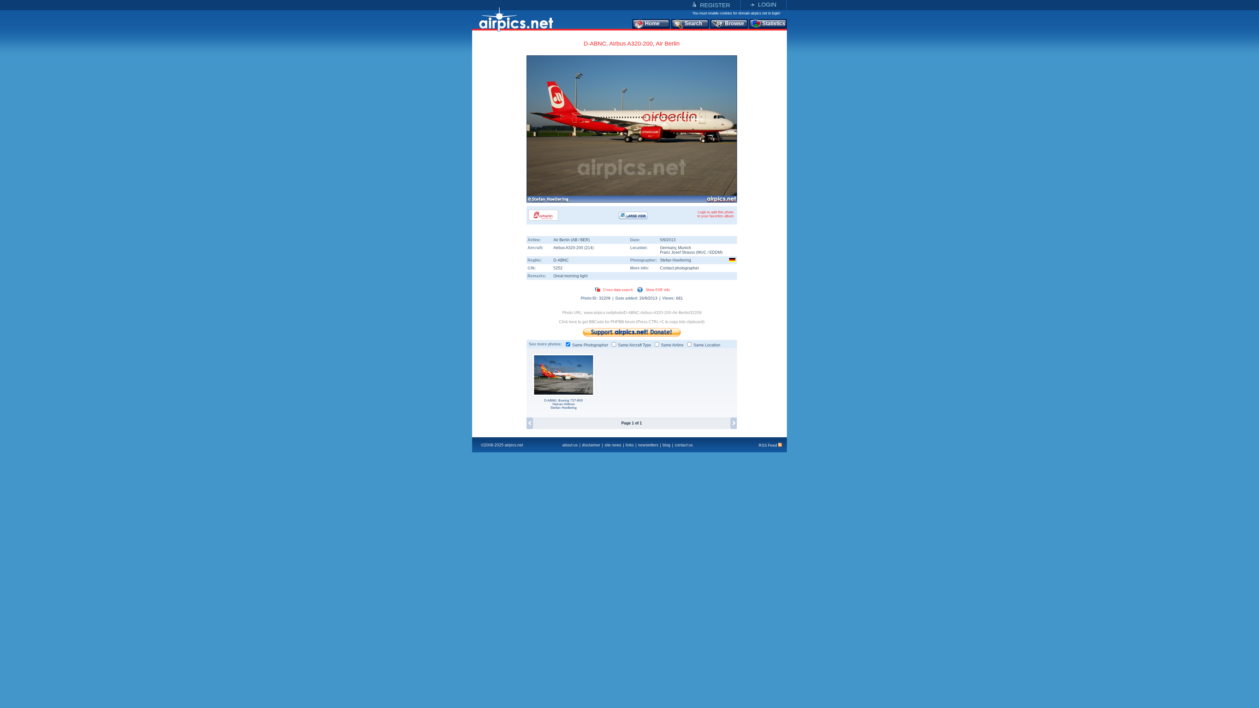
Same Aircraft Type (634, 345)
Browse (734, 23)
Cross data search (618, 290)
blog (666, 445)
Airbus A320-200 (568, 248)
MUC (702, 252)
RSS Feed (768, 445)
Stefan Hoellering (675, 260)
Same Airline (672, 345)
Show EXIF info (658, 290)
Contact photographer (679, 268)
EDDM (715, 252)
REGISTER (715, 5)
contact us (684, 445)
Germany (668, 248)
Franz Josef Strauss (677, 252)
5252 (558, 268)
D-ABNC (561, 260)
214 (589, 248)
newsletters (648, 445)
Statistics (773, 23)
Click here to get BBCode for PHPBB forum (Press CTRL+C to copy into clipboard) (632, 322)
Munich (684, 248)
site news (613, 445)
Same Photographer (590, 345)
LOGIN (767, 4)
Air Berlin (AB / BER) (571, 240)
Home (652, 23)
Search (693, 23)
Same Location (706, 345)
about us (570, 445)
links (630, 445)
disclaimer (591, 445)
